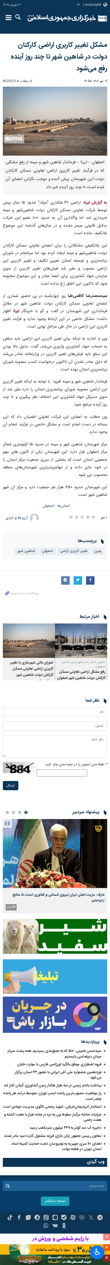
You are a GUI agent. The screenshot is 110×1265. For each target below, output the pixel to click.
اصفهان (48, 506)
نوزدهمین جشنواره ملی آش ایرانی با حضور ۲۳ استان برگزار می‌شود (58, 1075)
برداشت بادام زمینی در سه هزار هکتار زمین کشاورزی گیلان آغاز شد (53, 1085)
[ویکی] (55, 1226)
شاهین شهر (26, 551)
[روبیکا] (82, 1218)
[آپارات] (73, 1218)
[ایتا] (46, 1218)
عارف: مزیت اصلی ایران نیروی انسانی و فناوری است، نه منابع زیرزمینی (58, 897)
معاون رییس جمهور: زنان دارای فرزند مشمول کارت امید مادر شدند (53, 1136)
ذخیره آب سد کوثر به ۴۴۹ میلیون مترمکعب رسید (66, 1128)
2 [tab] (19, 812)
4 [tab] (7, 812)
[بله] (64, 1218)
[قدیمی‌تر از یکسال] (81, 640)
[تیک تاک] (10, 1218)
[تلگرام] (100, 1218)
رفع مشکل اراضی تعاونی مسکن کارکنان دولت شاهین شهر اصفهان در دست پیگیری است (81, 678)
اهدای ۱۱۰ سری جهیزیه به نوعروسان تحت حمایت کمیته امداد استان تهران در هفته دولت (56, 1146)
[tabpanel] (55, 866)
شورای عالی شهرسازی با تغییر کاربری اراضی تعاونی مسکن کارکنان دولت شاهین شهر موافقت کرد (31, 672)
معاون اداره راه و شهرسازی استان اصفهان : (83, 664)
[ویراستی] (28, 1218)
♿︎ (97, 1252)
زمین (98, 551)
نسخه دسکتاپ (55, 1201)
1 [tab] (26, 812)
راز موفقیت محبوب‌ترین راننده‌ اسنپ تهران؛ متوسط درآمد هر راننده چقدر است (52, 1096)
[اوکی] (64, 1226)
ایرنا (62, 18)
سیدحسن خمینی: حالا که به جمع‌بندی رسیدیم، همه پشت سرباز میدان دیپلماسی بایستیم (55, 1053)
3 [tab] (13, 812)
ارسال (10, 786)
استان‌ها (64, 506)
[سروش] (37, 1218)
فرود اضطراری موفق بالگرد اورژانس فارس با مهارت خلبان (59, 1064)
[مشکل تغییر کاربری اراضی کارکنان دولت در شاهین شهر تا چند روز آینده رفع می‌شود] (55, 121)
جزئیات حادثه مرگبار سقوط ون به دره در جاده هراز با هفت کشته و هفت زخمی (53, 1117)
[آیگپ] (55, 1218)
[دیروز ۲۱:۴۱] (55, 853)
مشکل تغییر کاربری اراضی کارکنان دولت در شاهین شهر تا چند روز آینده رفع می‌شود (59, 57)
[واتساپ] (46, 1226)
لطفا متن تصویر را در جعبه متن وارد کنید (76, 764)
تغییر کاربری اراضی (73, 551)
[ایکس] (91, 1218)
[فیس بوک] (19, 1218)
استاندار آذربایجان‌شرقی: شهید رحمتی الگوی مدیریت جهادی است (52, 1107)
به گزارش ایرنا (95, 202)
